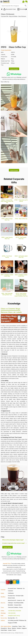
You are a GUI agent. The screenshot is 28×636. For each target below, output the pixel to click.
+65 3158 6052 (11, 610)
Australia (19, 628)
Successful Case (12, 588)
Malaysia (14, 628)
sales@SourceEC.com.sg (14, 615)
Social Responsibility (18, 602)
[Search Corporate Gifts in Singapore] (25, 5)
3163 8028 (18, 610)
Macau (9, 628)
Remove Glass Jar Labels (11, 312)
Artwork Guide (11, 598)
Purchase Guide (19, 595)
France (14, 630)
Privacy (21, 607)
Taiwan (20, 626)
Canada (10, 630)
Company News (17, 605)
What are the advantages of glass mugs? (13, 539)
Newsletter (10, 605)
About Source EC (12, 600)
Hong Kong (14, 626)
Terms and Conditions (13, 607)
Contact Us (19, 600)
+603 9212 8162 (11, 613)
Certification (11, 593)
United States (4, 630)
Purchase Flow (11, 595)
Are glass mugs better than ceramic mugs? (13, 543)
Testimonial (19, 588)
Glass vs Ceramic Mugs (10, 309)
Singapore (24, 628)
